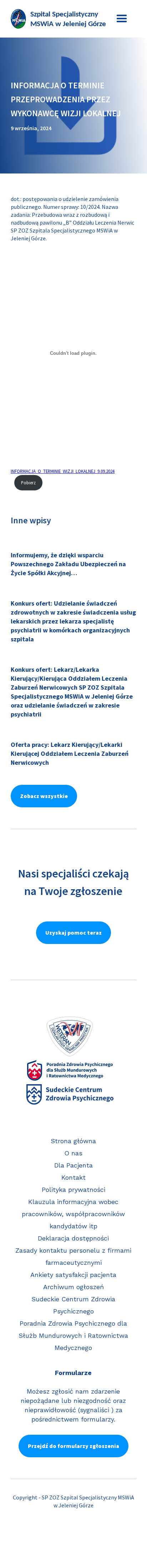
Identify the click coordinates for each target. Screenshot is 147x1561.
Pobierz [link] (28, 482)
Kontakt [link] (73, 1177)
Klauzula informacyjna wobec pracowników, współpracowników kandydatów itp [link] (73, 1214)
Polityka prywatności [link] (73, 1189)
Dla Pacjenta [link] (73, 1165)
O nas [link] (73, 1153)
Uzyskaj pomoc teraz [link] (73, 932)
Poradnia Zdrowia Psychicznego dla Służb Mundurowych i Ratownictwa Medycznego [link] (73, 1335)
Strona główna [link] (73, 1141)
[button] (121, 18)
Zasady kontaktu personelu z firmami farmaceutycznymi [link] (73, 1256)
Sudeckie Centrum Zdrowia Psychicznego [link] (73, 1305)
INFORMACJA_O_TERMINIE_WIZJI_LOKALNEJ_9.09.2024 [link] (63, 471)
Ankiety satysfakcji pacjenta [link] (73, 1274)
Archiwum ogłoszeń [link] (73, 1287)
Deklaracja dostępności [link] (73, 1238)
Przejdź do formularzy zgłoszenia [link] (73, 1445)
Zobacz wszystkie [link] (44, 795)
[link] (59, 19)
